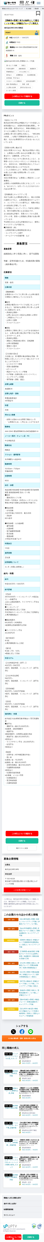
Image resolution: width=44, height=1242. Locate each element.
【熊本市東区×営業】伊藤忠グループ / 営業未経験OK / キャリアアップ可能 (29, 1001)
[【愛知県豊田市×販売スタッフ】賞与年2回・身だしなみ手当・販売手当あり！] (11, 1056)
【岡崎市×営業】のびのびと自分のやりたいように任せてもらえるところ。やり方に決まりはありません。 (29, 1141)
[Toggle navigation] (38, 3)
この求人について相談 (22, 96)
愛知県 (37, 8)
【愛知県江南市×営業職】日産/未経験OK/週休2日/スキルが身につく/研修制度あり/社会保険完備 (29, 1072)
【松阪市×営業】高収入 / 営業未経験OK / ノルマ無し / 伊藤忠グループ (29, 992)
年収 (11, 38)
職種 (11, 55)
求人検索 (21, 4)
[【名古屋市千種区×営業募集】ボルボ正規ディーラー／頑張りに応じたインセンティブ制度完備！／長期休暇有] (11, 1125)
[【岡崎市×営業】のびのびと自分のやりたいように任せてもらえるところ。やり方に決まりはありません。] (11, 1142)
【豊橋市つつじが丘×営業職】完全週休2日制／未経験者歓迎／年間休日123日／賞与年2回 (29, 1089)
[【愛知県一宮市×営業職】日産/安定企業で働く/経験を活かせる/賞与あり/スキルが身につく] (11, 1177)
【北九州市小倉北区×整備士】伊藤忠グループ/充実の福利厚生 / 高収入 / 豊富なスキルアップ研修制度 (29, 1012)
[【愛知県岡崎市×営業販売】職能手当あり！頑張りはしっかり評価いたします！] (11, 1162)
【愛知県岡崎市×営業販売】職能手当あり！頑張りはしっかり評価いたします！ (29, 1159)
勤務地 (12, 47)
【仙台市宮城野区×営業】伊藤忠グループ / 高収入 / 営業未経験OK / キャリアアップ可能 (29, 931)
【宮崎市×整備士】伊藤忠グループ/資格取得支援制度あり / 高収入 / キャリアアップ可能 (29, 943)
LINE (30, 1031)
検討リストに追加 (22, 848)
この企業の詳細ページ (22, 890)
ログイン (32, 4)
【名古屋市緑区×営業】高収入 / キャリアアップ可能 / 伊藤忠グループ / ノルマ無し (29, 921)
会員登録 (27, 4)
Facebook (22, 1031)
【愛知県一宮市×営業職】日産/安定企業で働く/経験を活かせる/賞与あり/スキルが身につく (28, 1176)
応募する (22, 103)
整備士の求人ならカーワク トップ (12, 8)
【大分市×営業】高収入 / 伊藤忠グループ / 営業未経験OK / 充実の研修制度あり (29, 965)
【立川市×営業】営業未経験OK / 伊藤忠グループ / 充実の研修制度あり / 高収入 (29, 974)
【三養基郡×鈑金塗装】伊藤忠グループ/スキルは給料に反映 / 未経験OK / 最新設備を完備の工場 (29, 955)
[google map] (22, 808)
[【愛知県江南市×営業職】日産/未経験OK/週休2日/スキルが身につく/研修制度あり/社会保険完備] (11, 1073)
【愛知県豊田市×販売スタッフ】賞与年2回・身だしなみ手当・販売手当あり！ (29, 1055)
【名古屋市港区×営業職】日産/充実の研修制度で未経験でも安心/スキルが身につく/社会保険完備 (29, 1107)
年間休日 (12, 42)
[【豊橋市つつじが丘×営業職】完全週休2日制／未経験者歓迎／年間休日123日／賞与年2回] (11, 1090)
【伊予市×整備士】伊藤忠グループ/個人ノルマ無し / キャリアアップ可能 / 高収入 (29, 983)
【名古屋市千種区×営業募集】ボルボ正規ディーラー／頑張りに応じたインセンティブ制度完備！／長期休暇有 (29, 1124)
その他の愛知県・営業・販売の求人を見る (22, 1038)
